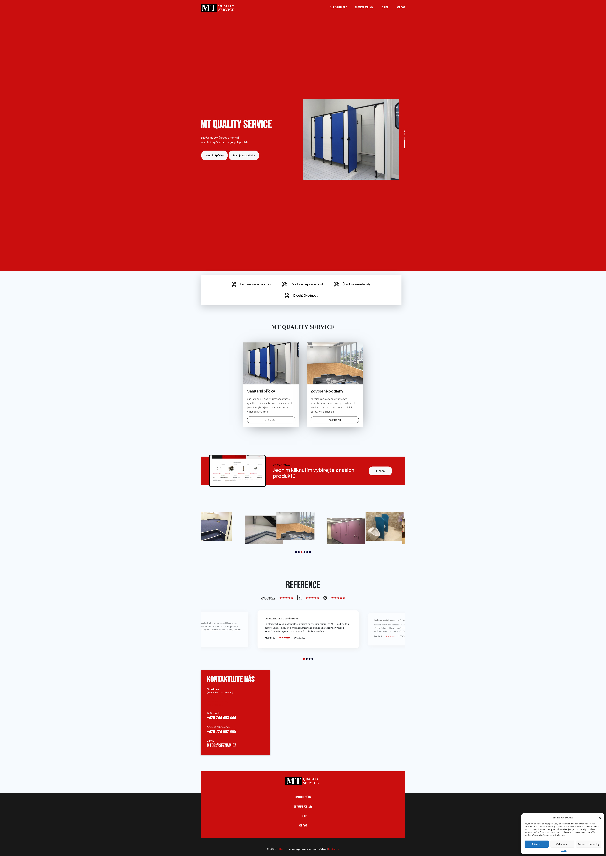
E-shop (380, 471)
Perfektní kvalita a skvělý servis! (282, 618)
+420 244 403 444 (221, 718)
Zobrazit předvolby (589, 844)
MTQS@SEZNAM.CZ (221, 746)
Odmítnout (562, 844)
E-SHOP (385, 7)
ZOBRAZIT (271, 420)
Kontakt (401, 7)
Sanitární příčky (338, 7)
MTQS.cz (282, 849)
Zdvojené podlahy (364, 7)
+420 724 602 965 (221, 732)
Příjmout (536, 844)
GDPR (564, 850)
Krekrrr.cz (333, 849)
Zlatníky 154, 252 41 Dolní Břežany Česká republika (217, 701)
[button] (599, 817)
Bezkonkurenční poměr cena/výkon (390, 620)
